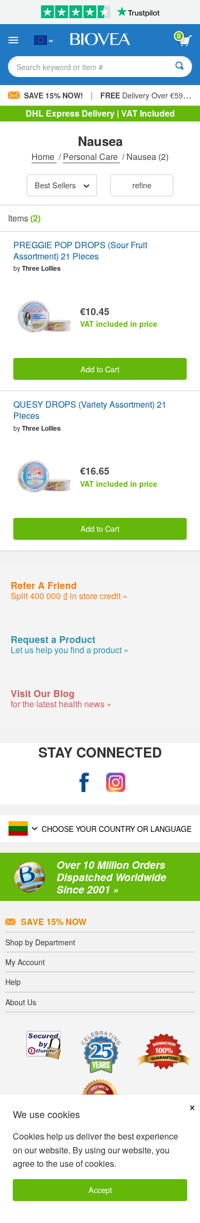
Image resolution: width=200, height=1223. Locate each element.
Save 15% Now (53, 921)
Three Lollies (41, 268)
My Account (25, 962)
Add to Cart (100, 368)
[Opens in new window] (84, 783)
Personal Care (91, 156)
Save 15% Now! (53, 95)
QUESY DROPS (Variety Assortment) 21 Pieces (89, 410)
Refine (141, 184)
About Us (20, 1002)
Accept (100, 1189)
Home (44, 156)
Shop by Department (40, 942)
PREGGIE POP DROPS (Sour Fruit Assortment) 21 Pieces (80, 251)
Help (13, 981)
